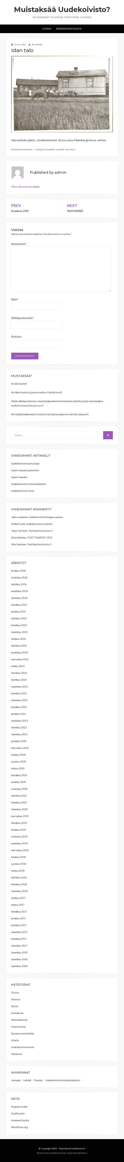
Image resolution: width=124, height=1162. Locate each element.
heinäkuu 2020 (19, 775)
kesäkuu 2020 (18, 782)
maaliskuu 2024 (19, 652)
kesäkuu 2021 (18, 713)
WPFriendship (59, 1153)
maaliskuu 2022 (19, 686)
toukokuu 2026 (19, 577)
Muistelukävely (19, 1019)
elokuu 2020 (18, 768)
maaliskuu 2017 (19, 932)
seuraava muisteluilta (69, 28)
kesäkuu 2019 (18, 829)
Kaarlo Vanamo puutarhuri (25, 470)
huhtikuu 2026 (19, 584)
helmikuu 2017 (19, 938)
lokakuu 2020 (18, 754)
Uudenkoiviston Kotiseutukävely (28, 483)
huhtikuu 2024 (19, 645)
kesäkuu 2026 (18, 570)
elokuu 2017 (18, 904)
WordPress (83, 1153)
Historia (27, 149)
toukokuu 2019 (19, 836)
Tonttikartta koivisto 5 (41, 530)
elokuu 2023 (18, 666)
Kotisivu (16, 336)
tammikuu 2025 (19, 632)
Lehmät (60, 149)
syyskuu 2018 (18, 863)
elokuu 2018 (18, 870)
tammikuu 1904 (19, 966)
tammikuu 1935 (19, 952)
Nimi (15, 299)
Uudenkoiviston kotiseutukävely (62, 1080)
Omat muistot (18, 1026)
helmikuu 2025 (19, 625)
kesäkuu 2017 (18, 918)
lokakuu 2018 (18, 857)
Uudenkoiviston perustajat (25, 463)
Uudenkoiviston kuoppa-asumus (46, 517)
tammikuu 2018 (19, 891)
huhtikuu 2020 (19, 795)
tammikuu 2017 (19, 945)
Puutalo (71, 149)
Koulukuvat (17, 1013)
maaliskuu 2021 (19, 720)
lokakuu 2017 (18, 897)
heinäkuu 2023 (19, 672)
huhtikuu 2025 (19, 618)
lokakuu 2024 (18, 638)
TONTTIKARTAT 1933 (39, 537)
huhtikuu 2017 (19, 925)
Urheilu (15, 1040)
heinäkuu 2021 (19, 707)
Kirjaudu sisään (19, 1106)
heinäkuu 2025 (19, 604)
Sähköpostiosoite (22, 318)
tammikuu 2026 (19, 597)
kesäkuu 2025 (18, 611)
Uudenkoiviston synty (22, 490)
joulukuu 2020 (18, 741)
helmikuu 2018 (19, 884)
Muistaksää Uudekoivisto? (62, 9)
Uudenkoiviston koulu (22, 1047)
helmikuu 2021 (19, 727)
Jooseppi (50, 149)
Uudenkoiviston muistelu (39, 523)
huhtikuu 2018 (19, 877)
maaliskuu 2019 (19, 843)
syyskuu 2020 (18, 761)
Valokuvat (16, 1053)
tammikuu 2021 (19, 734)
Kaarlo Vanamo (19, 477)
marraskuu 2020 (20, 747)
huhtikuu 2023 (19, 679)
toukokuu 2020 (19, 788)
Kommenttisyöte (20, 1120)
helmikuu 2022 (19, 693)
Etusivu (47, 28)
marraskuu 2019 (20, 816)
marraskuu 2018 (20, 850)
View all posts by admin (25, 186)
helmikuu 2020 (19, 802)
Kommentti (19, 244)
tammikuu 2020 (19, 809)
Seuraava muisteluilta (22, 1033)
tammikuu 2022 (19, 700)
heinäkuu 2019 (19, 822)
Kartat (14, 1006)
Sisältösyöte (18, 1113)
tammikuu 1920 (19, 959)
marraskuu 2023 (20, 659)
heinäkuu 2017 (19, 911)
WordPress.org (19, 1127)
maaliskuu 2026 (19, 591)
